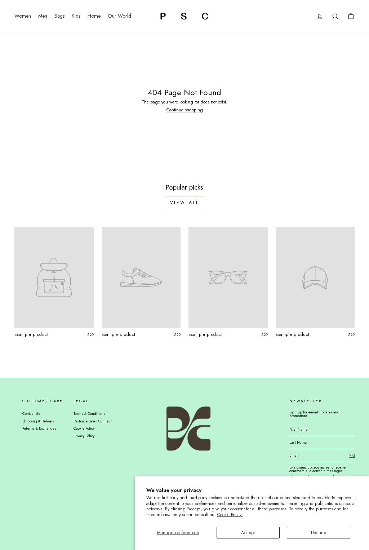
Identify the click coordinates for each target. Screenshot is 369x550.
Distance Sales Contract (93, 421)
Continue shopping (184, 110)
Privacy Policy (84, 436)
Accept (248, 532)
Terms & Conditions (89, 413)
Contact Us (31, 413)
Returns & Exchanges (39, 428)
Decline (318, 532)
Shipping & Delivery (38, 421)
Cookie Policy (84, 428)
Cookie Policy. (230, 514)
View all (184, 202)
